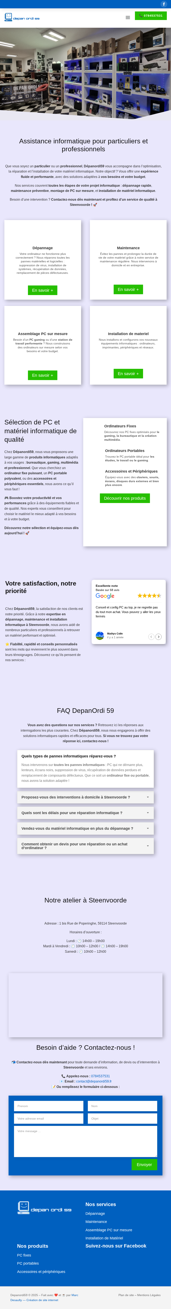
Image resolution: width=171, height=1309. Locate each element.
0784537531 (100, 1076)
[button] (158, 637)
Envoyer (144, 1164)
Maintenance (96, 1222)
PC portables (28, 1263)
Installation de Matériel (104, 1238)
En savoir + (42, 290)
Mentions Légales (149, 1295)
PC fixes (24, 1255)
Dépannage (95, 1213)
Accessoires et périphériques (41, 1272)
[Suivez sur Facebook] (164, 4)
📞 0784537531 (151, 15)
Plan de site (126, 1295)
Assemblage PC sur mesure (109, 1230)
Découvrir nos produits (125, 498)
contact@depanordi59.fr (94, 1081)
